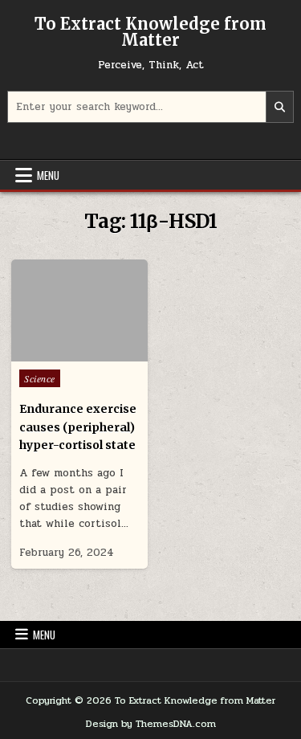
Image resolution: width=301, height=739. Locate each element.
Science (39, 378)
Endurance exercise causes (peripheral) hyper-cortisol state (77, 427)
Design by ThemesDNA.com (151, 724)
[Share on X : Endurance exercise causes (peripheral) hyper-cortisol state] (56, 352)
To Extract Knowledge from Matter (150, 32)
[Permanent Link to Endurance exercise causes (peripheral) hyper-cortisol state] (79, 310)
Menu (48, 175)
